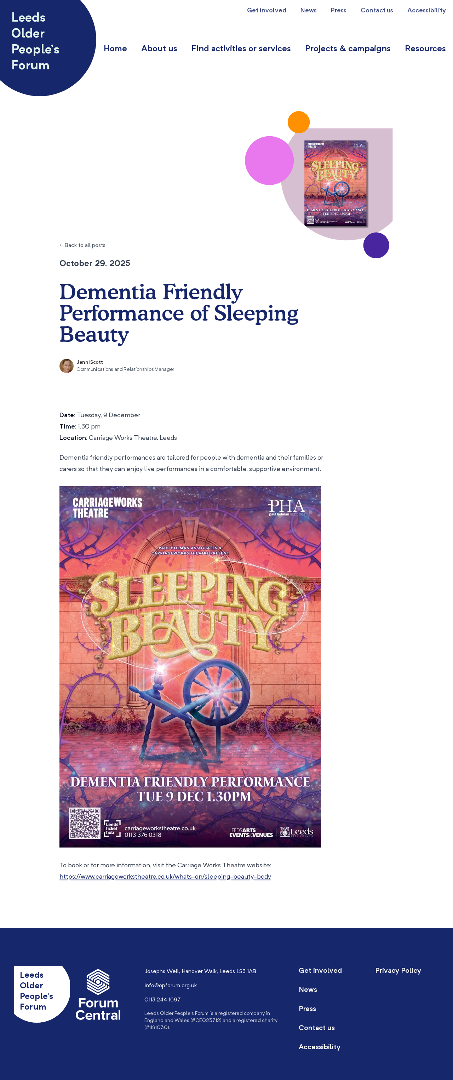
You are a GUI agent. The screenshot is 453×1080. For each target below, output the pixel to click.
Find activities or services (241, 49)
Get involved (266, 10)
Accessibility (426, 10)
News (308, 10)
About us (159, 49)
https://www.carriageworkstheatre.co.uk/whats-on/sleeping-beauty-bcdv (165, 877)
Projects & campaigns (348, 49)
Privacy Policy (398, 971)
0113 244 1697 (162, 1000)
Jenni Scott (89, 362)
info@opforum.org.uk (170, 986)
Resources (425, 49)
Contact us (377, 10)
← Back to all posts (82, 245)
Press (338, 10)
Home (115, 49)
